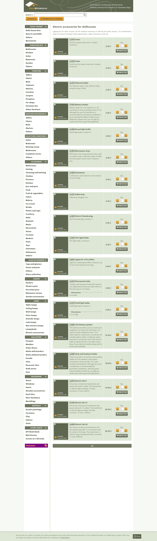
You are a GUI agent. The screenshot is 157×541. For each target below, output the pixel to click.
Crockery (30, 214)
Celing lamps (32, 308)
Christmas (30, 248)
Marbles (29, 344)
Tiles (28, 361)
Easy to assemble (34, 34)
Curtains (30, 92)
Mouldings (30, 401)
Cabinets (30, 85)
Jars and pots (32, 186)
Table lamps (31, 305)
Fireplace (30, 99)
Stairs (28, 387)
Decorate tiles (32, 365)
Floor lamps (31, 315)
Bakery (29, 200)
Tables (29, 75)
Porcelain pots (32, 289)
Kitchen (29, 52)
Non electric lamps (34, 325)
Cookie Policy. (65, 537)
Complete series (33, 154)
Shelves (29, 88)
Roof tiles (30, 394)
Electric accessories (35, 332)
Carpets (29, 95)
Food (28, 190)
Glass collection (33, 274)
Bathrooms (31, 49)
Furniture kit (32, 106)
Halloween (31, 252)
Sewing (29, 169)
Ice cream (30, 203)
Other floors (31, 348)
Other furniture (33, 109)
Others (29, 37)
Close (138, 536)
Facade (29, 358)
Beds (28, 81)
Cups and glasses (34, 264)
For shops (30, 102)
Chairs (29, 78)
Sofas (28, 56)
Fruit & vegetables (34, 193)
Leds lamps (31, 322)
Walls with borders (35, 351)
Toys (28, 245)
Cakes (28, 197)
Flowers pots (32, 286)
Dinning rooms (32, 147)
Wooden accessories (35, 391)
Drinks (29, 207)
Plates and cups (33, 210)
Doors (28, 380)
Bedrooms (30, 59)
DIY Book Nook (32, 432)
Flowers (29, 282)
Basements (31, 40)
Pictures (30, 179)
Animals (29, 221)
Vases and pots (33, 267)
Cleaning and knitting (36, 172)
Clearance (30, 445)
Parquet (29, 341)
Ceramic (30, 235)
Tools (28, 241)
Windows (30, 384)
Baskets (29, 238)
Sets (28, 372)
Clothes (29, 176)
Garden (29, 63)
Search (28, 15)
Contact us (31, 18)
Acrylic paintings (33, 409)
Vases (28, 231)
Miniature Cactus (34, 293)
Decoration (31, 228)
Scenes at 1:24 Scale (35, 438)
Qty (121, 42)
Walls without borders (36, 355)
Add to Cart (123, 51)
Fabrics (29, 420)
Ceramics (30, 413)
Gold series (31, 368)
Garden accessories (35, 296)
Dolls (28, 217)
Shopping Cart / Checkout (52, 18)
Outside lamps (32, 318)
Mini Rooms (31, 435)
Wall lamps (31, 312)
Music (28, 224)
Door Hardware (33, 397)
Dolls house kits (33, 30)
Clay (28, 416)
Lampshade (31, 329)
